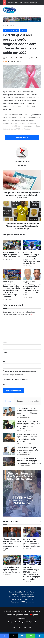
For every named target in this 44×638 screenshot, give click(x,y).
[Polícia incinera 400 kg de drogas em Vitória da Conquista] (12, 245)
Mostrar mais (21, 137)
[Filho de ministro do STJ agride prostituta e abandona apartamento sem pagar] (12, 532)
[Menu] (40, 10)
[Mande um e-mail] (16, 58)
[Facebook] (22, 165)
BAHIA (6, 30)
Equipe (21, 622)
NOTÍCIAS (14, 30)
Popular (8, 401)
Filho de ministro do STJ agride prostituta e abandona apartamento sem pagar (12, 544)
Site (4, 362)
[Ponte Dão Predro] (22, 19)
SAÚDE (11, 25)
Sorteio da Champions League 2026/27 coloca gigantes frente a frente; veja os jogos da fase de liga (31, 257)
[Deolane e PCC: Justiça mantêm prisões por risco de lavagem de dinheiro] (32, 532)
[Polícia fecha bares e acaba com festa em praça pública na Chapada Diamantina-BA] (9, 461)
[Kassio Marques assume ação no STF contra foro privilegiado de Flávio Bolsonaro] (9, 437)
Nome (5, 343)
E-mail (6, 352)
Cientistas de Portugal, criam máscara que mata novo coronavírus (27, 449)
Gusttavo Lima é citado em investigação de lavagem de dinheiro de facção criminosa (29, 425)
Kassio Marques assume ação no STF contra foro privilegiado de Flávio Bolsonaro (27, 438)
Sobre (16, 622)
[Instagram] (25, 165)
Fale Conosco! (31, 622)
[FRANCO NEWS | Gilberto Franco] (10, 10)
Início (6, 25)
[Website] (18, 165)
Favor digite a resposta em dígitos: (15, 379)
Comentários (33, 401)
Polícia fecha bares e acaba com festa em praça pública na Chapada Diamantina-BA (29, 460)
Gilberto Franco (10, 58)
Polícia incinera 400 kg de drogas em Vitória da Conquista (11, 254)
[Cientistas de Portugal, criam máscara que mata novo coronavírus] (9, 450)
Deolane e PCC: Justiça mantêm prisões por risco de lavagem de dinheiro (31, 542)
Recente (20, 401)
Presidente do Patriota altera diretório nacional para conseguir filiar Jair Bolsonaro (27, 411)
